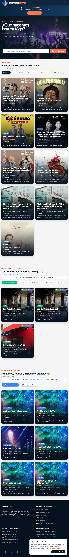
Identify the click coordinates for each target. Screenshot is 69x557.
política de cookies (55, 548)
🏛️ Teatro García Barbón (9, 534)
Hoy (14, 72)
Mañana (21, 72)
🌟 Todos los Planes (42, 509)
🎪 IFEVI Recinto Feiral (9, 537)
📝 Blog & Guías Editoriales (44, 523)
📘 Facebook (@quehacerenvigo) (46, 534)
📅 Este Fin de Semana (43, 512)
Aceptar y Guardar (58, 552)
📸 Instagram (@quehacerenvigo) (46, 531)
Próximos (6, 72)
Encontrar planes (58, 51)
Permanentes (45, 72)
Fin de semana (32, 72)
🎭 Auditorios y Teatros (10, 385)
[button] (17, 95)
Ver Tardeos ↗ (34, 13)
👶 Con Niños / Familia (43, 518)
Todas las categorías (9, 282)
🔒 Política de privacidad (24, 552)
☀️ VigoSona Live (41, 520)
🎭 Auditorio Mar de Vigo (9, 531)
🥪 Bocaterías (24, 282)
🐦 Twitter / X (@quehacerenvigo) (46, 537)
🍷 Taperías (61, 282)
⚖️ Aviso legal (9, 552)
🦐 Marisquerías (49, 282)
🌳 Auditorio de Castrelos (10, 542)
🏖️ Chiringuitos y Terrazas (29, 385)
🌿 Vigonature (57, 72)
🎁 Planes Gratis (41, 515)
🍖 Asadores (36, 282)
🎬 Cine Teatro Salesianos (10, 539)
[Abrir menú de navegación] (65, 2)
